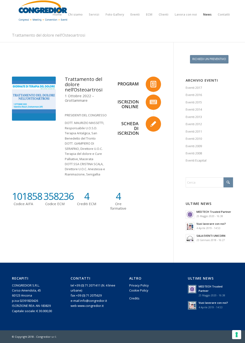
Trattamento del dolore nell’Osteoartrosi (48, 35)
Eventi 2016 (194, 95)
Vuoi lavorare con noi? (211, 223)
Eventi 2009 (194, 146)
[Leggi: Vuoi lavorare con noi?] (190, 226)
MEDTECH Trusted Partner (213, 212)
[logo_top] (43, 14)
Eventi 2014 (194, 109)
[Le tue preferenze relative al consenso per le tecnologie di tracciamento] (236, 334)
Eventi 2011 (194, 131)
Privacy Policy (139, 285)
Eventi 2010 (194, 138)
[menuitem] (57, 14)
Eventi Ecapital (196, 160)
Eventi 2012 (194, 124)
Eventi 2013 (194, 117)
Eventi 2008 (194, 153)
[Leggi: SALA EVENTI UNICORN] (190, 238)
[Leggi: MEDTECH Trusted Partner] (190, 214)
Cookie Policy (138, 290)
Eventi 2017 (194, 87)
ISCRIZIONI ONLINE (129, 104)
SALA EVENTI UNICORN (210, 235)
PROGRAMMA (131, 84)
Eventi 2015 (194, 102)
